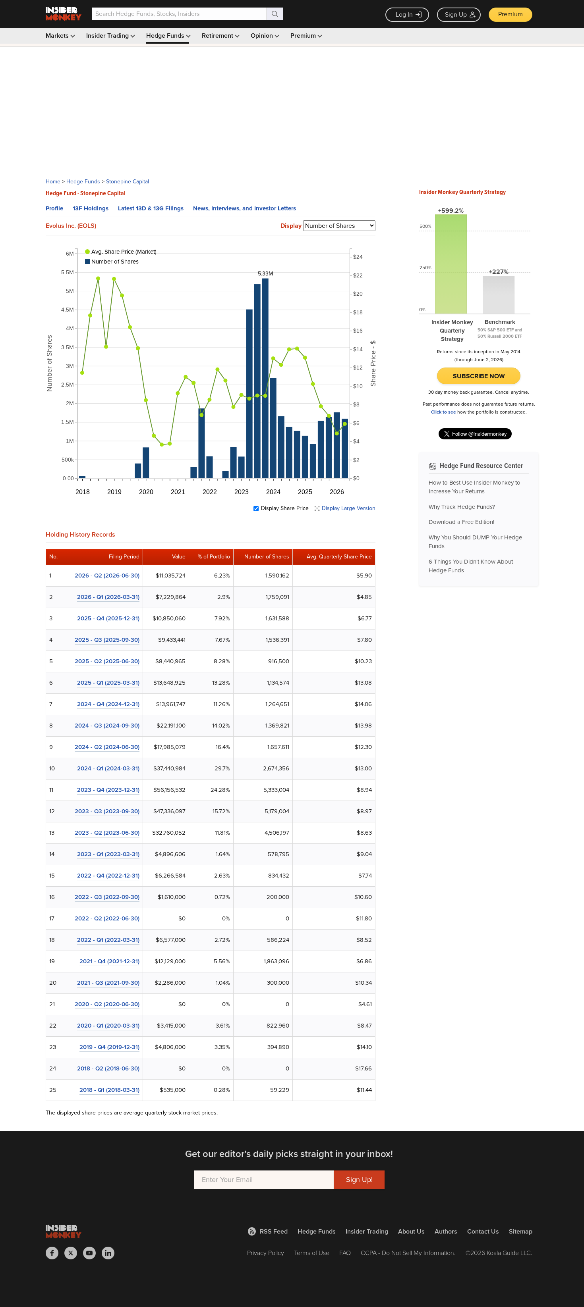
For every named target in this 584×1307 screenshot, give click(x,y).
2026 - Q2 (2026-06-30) (107, 575)
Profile (54, 208)
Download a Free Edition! (461, 522)
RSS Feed (274, 1231)
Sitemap (520, 1231)
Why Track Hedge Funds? (462, 506)
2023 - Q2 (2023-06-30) (107, 832)
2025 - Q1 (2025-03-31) (108, 682)
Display (291, 225)
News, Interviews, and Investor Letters (244, 208)
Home (53, 181)
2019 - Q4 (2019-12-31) (109, 1047)
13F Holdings (90, 208)
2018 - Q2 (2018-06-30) (108, 1068)
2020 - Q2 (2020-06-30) (107, 1004)
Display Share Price (285, 508)
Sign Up (456, 14)
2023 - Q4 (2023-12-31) (108, 789)
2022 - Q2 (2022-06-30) (107, 918)
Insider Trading (108, 35)
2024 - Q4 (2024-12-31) (108, 704)
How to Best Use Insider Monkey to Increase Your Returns (474, 487)
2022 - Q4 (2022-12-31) (108, 875)
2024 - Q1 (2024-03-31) (108, 768)
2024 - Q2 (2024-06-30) (107, 747)
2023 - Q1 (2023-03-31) (108, 854)
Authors (446, 1231)
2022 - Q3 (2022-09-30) (107, 897)
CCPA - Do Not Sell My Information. (408, 1252)
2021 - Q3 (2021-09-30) (108, 982)
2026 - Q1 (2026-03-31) (108, 597)
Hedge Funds (166, 35)
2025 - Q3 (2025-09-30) (107, 639)
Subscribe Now (479, 376)
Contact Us (483, 1231)
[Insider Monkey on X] (73, 1253)
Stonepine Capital (127, 181)
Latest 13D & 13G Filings (151, 208)
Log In (404, 14)
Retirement (218, 35)
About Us (411, 1231)
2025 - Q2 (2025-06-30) (107, 661)
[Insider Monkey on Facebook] (55, 1253)
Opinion (263, 35)
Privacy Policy (265, 1252)
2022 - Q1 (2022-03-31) (108, 939)
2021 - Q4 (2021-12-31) (109, 961)
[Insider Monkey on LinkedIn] (111, 1253)
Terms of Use (311, 1252)
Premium (510, 14)
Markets (58, 35)
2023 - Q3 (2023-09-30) (107, 811)
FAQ (345, 1252)
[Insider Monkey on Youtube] (92, 1253)
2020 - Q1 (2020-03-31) (108, 1025)
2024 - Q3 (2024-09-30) (107, 725)
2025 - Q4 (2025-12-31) (108, 618)
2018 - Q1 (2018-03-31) (109, 1090)
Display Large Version (348, 508)
